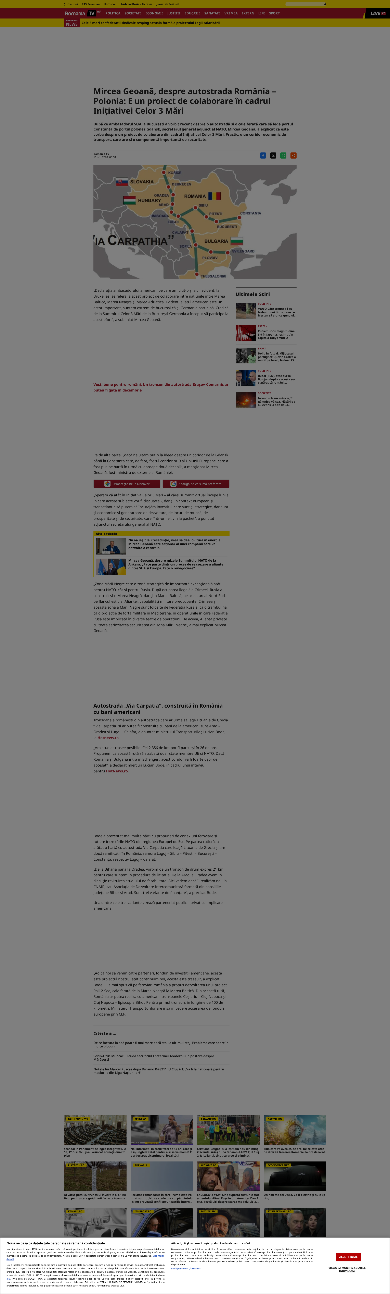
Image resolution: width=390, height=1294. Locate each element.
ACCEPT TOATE (348, 1257)
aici (8, 1278)
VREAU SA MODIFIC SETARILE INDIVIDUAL (347, 1269)
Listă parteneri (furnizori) (185, 1268)
